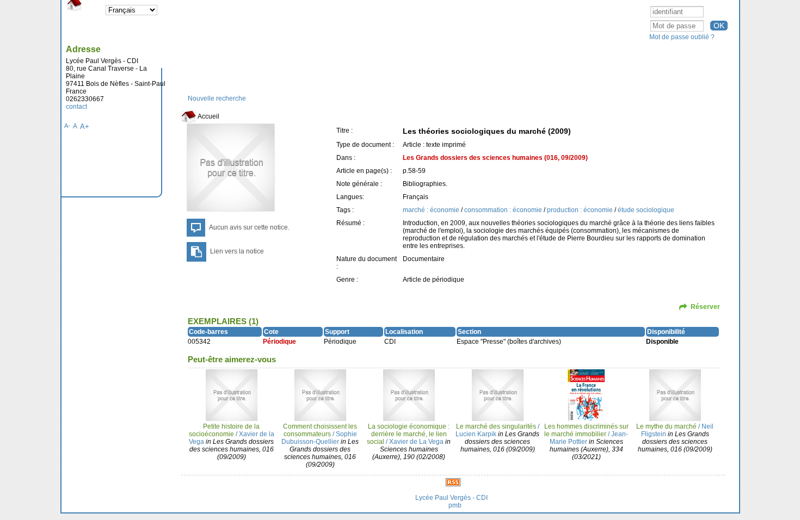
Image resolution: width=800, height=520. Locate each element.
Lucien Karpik (476, 434)
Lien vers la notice (237, 251)
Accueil (207, 116)
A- (67, 125)
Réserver (705, 307)
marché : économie (432, 210)
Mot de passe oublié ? (682, 37)
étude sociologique (646, 210)
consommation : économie (504, 210)
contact (76, 106)
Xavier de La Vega (416, 441)
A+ (84, 126)
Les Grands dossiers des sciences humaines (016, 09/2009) (495, 158)
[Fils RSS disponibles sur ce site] (453, 482)
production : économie (580, 210)
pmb (454, 505)
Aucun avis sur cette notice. (249, 227)
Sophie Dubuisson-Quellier (319, 437)
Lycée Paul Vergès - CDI (451, 498)
